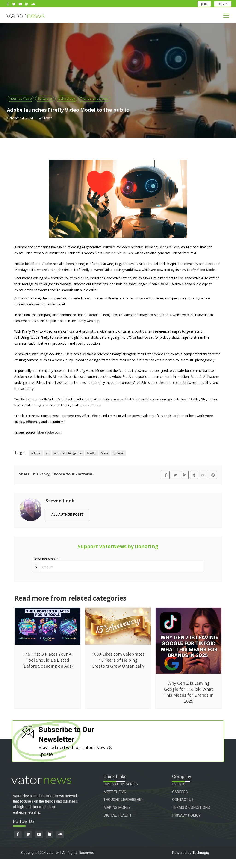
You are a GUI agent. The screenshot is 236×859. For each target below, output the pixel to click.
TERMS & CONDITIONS (191, 807)
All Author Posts (67, 514)
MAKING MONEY (117, 807)
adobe (35, 453)
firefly (91, 453)
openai (119, 453)
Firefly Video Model (201, 269)
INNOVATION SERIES (120, 784)
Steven (47, 118)
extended (93, 315)
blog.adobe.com (49, 432)
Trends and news (94, 98)
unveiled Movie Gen (118, 253)
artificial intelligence (68, 453)
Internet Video (20, 98)
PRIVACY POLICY (186, 815)
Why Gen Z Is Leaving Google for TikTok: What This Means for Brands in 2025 (188, 692)
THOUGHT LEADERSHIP (123, 799)
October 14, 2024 (20, 118)
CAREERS (180, 792)
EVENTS (179, 784)
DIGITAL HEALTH (117, 815)
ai (47, 453)
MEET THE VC (114, 792)
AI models (60, 376)
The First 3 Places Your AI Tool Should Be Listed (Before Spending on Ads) (47, 660)
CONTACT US (183, 799)
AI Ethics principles (151, 382)
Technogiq (200, 852)
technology (66, 98)
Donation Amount (46, 559)
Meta (104, 453)
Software (44, 98)
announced (207, 263)
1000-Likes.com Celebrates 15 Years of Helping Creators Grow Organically (118, 660)
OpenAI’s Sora (168, 247)
